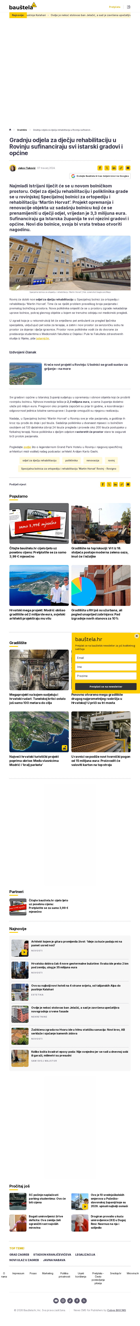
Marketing (47, 1273)
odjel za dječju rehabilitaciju (40, 460)
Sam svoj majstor (44, 1061)
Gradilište (22, 130)
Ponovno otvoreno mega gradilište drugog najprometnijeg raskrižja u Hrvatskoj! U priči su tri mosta (97, 699)
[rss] (84, 1300)
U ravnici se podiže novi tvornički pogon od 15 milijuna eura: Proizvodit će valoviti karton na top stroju (100, 761)
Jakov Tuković (27, 168)
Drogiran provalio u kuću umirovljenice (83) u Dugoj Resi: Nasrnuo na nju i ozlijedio (108, 1222)
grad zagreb (19, 1254)
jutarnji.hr (42, 338)
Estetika (37, 995)
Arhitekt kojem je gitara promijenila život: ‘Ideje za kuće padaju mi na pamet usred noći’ (76, 943)
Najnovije (17, 928)
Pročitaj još (19, 1186)
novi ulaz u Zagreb (24, 1260)
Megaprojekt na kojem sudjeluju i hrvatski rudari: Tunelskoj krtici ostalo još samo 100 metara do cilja (37, 699)
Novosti (37, 951)
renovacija (93, 460)
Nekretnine (39, 1017)
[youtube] (56, 1300)
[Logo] (23, 6)
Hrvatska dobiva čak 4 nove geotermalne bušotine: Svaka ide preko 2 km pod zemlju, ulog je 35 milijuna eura (79, 965)
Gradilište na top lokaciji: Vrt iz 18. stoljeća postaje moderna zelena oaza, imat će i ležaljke (99, 552)
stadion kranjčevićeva (52, 1254)
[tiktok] (70, 1300)
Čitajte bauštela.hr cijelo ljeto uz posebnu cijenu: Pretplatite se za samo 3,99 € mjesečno (37, 552)
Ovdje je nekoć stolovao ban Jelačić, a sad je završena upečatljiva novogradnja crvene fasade (75, 1009)
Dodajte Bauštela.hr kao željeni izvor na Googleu (103, 176)
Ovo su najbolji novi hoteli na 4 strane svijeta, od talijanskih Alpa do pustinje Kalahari (76, 987)
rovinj (111, 460)
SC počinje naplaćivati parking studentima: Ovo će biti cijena (47, 1198)
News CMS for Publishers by (100, 1310)
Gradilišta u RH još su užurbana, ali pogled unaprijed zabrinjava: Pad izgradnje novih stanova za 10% (96, 614)
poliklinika (71, 460)
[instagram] (63, 1300)
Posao (33, 1273)
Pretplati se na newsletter (106, 686)
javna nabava (54, 1260)
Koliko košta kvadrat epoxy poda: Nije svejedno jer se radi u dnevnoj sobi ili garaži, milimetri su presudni (79, 1053)
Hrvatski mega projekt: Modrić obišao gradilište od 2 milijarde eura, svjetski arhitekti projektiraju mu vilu (37, 614)
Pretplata (114, 7)
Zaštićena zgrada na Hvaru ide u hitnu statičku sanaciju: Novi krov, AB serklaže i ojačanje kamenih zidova (78, 1031)
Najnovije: (18, 15)
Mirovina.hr (133, 1273)
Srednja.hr (115, 1273)
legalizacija (85, 1254)
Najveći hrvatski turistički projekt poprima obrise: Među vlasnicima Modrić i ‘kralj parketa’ (34, 761)
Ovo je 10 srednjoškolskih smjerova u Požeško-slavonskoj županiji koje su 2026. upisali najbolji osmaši (109, 1200)
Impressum (18, 1273)
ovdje (27, 447)
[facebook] (77, 1300)
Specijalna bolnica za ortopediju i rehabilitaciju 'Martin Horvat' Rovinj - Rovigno (68, 468)
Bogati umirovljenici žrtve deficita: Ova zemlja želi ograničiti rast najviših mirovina (46, 1222)
